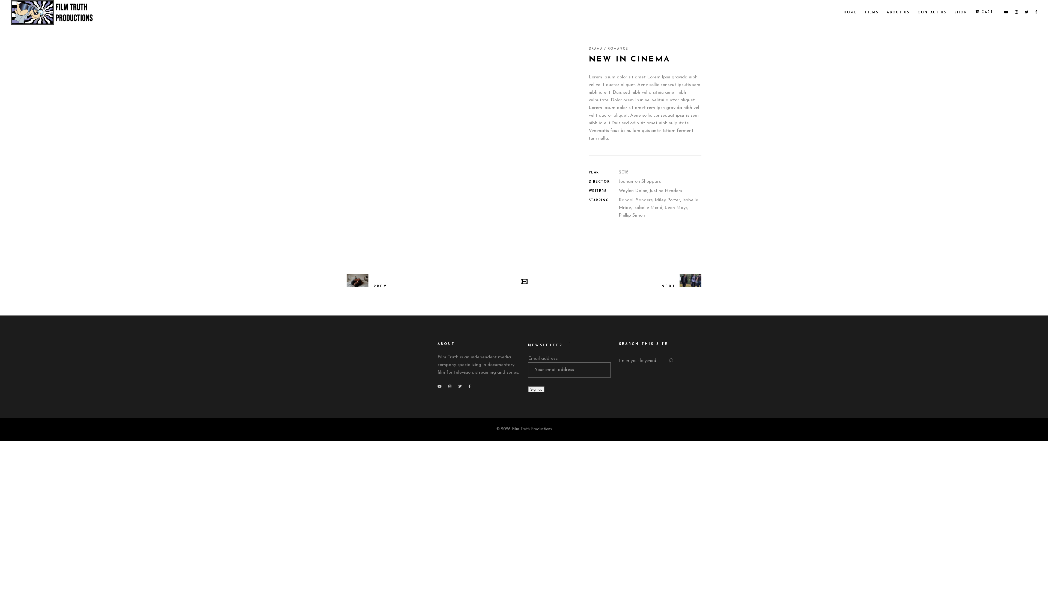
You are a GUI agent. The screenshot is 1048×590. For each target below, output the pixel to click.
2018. (624, 172)
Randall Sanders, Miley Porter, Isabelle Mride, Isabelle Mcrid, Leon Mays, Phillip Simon (658, 208)
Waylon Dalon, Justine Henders (650, 190)
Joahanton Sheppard (640, 181)
